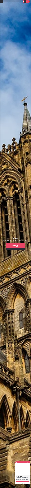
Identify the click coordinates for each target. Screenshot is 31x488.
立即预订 (27, 1)
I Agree (23, 481)
